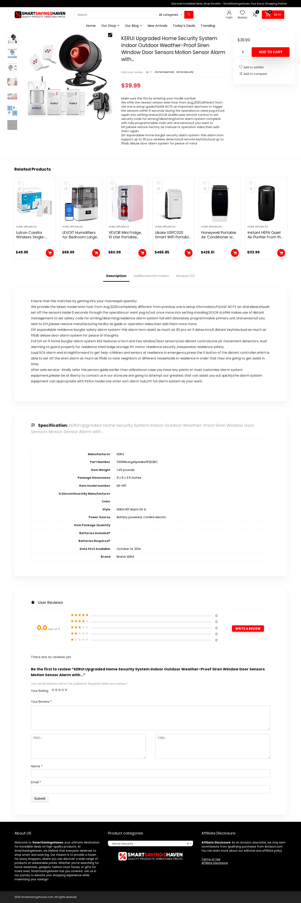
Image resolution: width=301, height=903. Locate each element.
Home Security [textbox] (149, 844)
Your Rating (39, 691)
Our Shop (108, 25)
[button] (110, 35)
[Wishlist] (242, 13)
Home (91, 25)
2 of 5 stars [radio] (54, 689)
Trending (208, 25)
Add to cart (270, 52)
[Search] (189, 15)
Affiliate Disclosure (214, 863)
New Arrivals (157, 25)
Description (116, 276)
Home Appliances (26, 226)
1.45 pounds (126, 470)
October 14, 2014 (129, 549)
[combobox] (150, 843)
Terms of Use (211, 859)
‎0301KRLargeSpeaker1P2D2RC (137, 462)
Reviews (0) (185, 276)
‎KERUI (120, 454)
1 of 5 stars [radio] (53, 689)
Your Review (41, 701)
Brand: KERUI (125, 557)
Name (36, 766)
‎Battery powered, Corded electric (141, 517)
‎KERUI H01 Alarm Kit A (131, 509)
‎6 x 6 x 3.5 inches (129, 478)
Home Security (185, 72)
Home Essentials (164, 72)
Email (36, 782)
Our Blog (132, 25)
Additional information (151, 276)
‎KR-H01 (121, 486)
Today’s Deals (184, 25)
